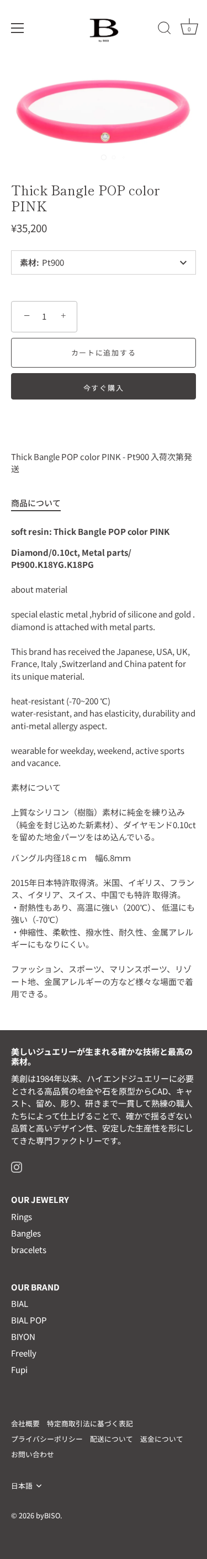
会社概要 (25, 1423)
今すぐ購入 (103, 387)
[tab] (41, 503)
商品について (36, 502)
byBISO (48, 1515)
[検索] (164, 30)
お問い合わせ (32, 1454)
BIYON (23, 1336)
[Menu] (18, 28)
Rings (21, 1216)
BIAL (19, 1303)
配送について (111, 1439)
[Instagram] (16, 1166)
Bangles (26, 1233)
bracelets (28, 1249)
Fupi (19, 1369)
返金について (161, 1439)
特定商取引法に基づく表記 (90, 1423)
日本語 (22, 1485)
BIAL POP (29, 1320)
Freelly (23, 1353)
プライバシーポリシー (47, 1439)
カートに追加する (103, 352)
